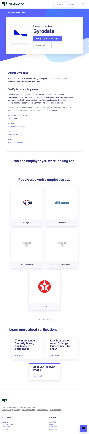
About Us (52, 422)
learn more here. (56, 103)
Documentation (42, 410)
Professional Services (17, 126)
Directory (17, 410)
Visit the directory (44, 319)
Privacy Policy (7, 410)
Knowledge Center (28, 410)
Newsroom (53, 429)
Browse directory (16, 13)
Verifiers (5, 422)
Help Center (6, 427)
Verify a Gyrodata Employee (47, 39)
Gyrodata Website (15, 143)
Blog (51, 424)
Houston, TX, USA (15, 134)
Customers (53, 427)
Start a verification (65, 4)
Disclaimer (52, 110)
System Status (55, 410)
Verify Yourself (42, 45)
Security (5, 429)
